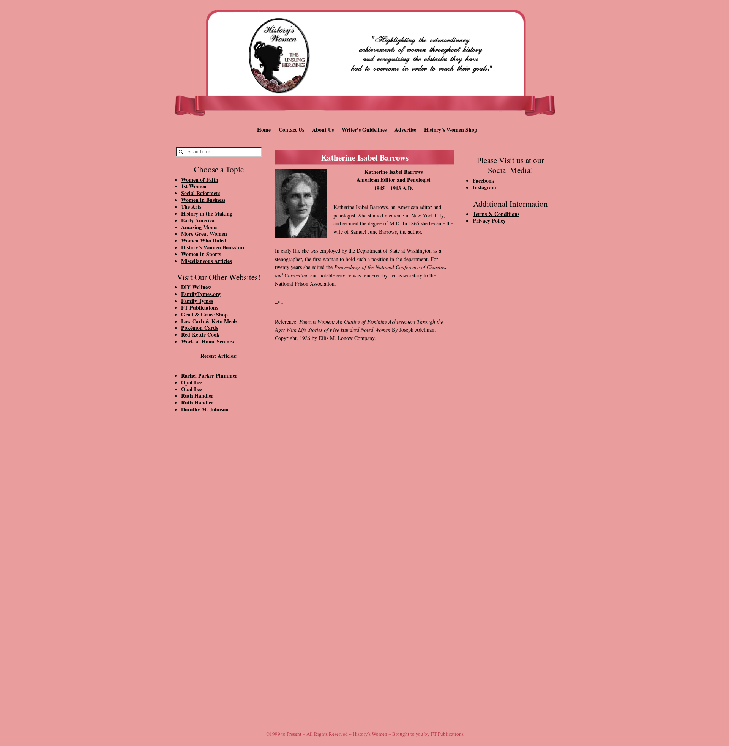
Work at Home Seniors (207, 341)
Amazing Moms (199, 227)
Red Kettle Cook (200, 334)
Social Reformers (200, 193)
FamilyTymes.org (201, 294)
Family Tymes (197, 301)
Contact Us (291, 130)
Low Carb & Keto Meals (209, 321)
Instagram (484, 187)
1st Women (194, 186)
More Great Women (204, 234)
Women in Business (203, 200)
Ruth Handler (197, 396)
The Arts (191, 207)
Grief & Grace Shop (204, 314)
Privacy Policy (489, 221)
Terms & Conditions (496, 214)
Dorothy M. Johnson (205, 409)
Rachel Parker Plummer (209, 375)
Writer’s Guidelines (364, 130)
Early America (198, 220)
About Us (323, 130)
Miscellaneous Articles (206, 261)
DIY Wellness (196, 287)
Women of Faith (199, 180)
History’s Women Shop (450, 130)
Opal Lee (191, 382)
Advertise (405, 130)
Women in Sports (201, 254)
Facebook (483, 180)
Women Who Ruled (203, 240)
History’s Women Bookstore (213, 247)
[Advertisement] (219, 547)
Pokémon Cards (199, 328)
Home (264, 130)
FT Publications (199, 308)
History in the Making (206, 213)
